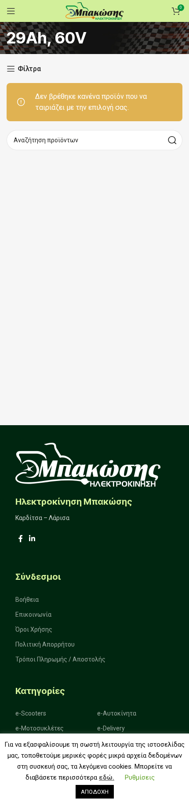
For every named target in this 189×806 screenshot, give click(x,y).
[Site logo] (94, 10)
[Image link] (87, 464)
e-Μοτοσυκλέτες (39, 728)
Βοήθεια (27, 599)
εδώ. (106, 777)
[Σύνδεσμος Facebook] (20, 539)
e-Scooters (30, 713)
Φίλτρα (29, 69)
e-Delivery (111, 728)
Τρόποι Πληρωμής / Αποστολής (60, 659)
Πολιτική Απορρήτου (45, 644)
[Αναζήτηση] (172, 140)
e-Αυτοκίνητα (116, 713)
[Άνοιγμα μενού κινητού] (11, 11)
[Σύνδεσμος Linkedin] (32, 539)
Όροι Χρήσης (33, 629)
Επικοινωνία (33, 614)
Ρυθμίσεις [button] (140, 777)
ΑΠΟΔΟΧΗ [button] (95, 791)
